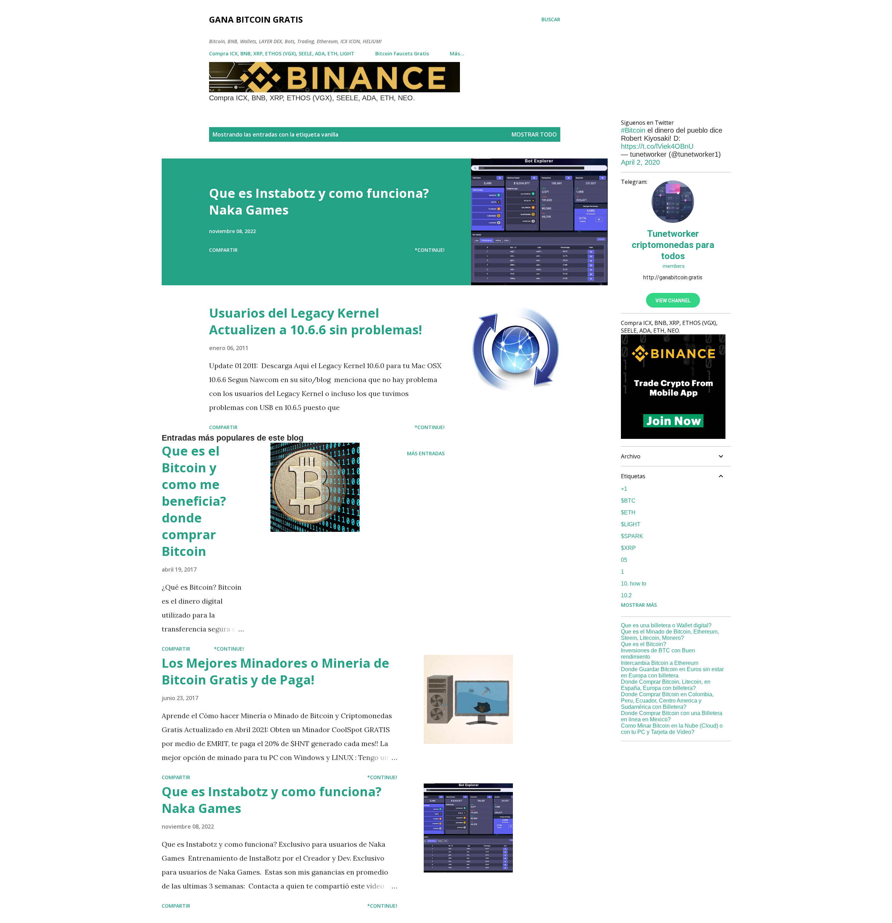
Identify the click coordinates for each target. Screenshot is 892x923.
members (673, 266)
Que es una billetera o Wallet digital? (666, 625)
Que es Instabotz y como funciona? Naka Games (319, 201)
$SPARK (632, 536)
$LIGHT (630, 524)
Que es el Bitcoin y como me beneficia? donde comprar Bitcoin (194, 501)
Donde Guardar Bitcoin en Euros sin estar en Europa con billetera (672, 672)
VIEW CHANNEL (673, 300)
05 (624, 560)
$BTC (628, 501)
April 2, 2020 (640, 162)
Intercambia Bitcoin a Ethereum (659, 663)
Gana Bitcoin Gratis (256, 19)
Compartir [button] (223, 250)
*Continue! (430, 250)
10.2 (626, 595)
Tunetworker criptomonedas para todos (673, 244)
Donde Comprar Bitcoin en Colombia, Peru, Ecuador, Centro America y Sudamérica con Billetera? (667, 700)
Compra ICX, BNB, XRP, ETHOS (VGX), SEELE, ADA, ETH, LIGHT (281, 53)
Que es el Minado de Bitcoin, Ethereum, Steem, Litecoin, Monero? (670, 635)
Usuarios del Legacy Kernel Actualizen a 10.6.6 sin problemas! (315, 321)
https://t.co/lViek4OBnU (657, 146)
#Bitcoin (633, 130)
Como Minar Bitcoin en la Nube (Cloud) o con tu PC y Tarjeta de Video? (672, 729)
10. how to (633, 584)
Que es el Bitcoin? (643, 644)
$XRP (628, 548)
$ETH (628, 512)
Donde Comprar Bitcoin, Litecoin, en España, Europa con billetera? (665, 685)
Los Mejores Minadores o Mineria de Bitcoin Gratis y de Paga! (275, 671)
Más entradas (426, 453)
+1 (624, 489)
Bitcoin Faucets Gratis (402, 53)
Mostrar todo (534, 134)
